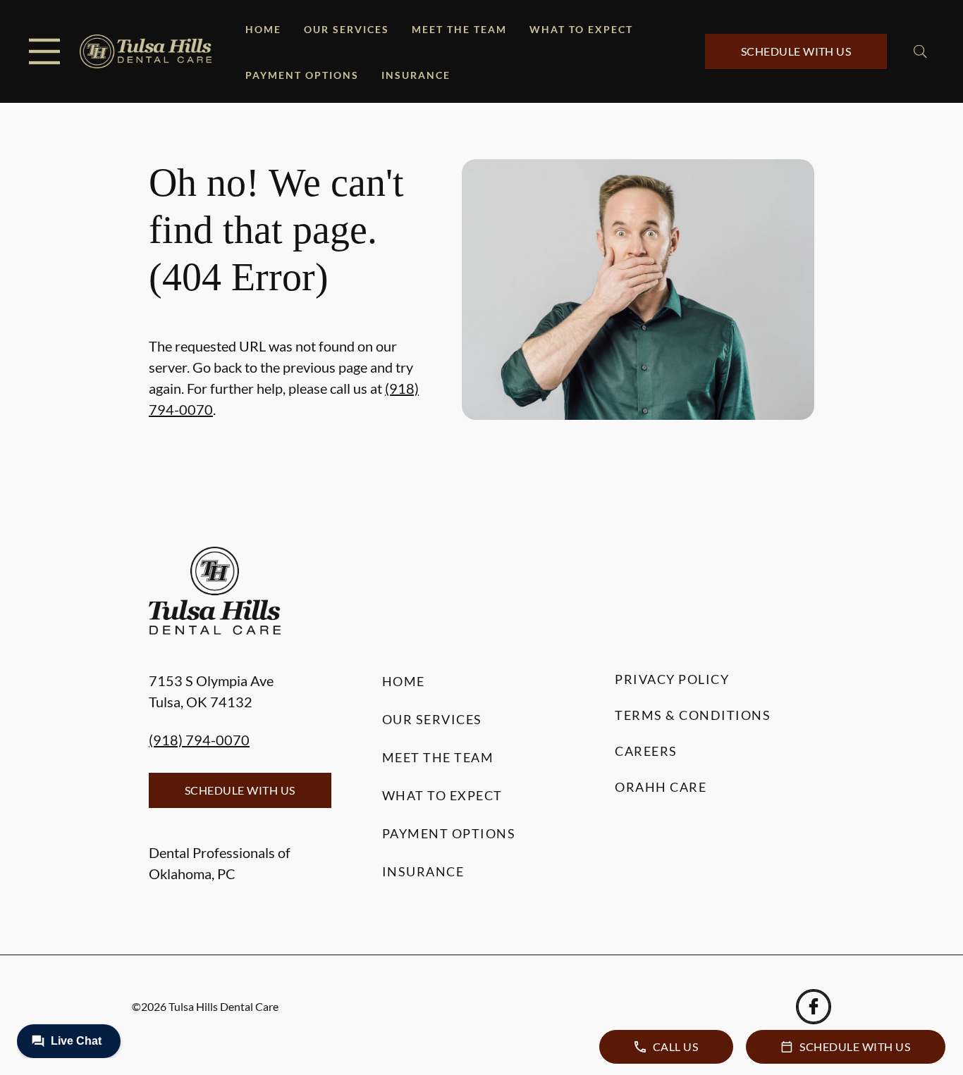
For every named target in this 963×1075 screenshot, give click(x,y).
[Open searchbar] (920, 51)
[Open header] (44, 51)
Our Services (346, 29)
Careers (646, 751)
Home (263, 29)
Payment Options (302, 75)
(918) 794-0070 (199, 739)
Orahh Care (660, 787)
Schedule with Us (796, 51)
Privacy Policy (672, 679)
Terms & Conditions (693, 715)
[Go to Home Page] (145, 52)
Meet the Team (459, 29)
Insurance (415, 75)
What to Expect (581, 29)
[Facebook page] (813, 1006)
